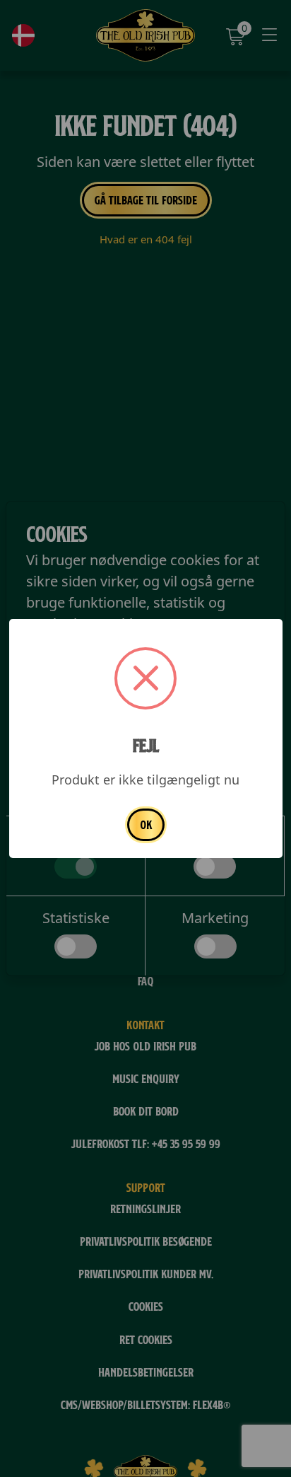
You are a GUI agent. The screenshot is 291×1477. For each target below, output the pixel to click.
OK (146, 824)
